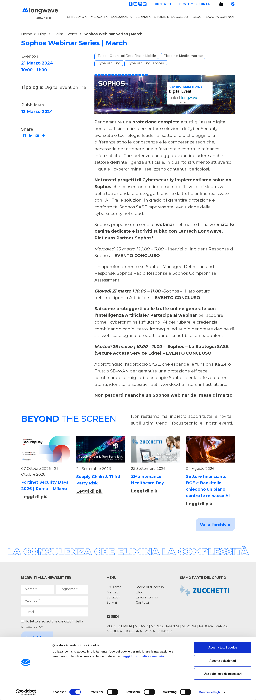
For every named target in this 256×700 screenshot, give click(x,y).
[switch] (112, 692)
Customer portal (195, 4)
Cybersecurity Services (146, 63)
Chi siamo (75, 17)
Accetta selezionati (222, 660)
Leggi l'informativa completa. (143, 656)
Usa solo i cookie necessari (223, 673)
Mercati (98, 17)
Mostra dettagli (209, 692)
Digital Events (65, 34)
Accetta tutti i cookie (222, 647)
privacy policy (32, 626)
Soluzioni (120, 17)
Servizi (142, 17)
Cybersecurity (109, 63)
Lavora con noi (220, 17)
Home (26, 34)
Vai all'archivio (215, 524)
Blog (196, 17)
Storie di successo (171, 17)
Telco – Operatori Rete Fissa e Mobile (127, 56)
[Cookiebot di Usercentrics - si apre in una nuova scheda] (25, 692)
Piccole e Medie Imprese (183, 56)
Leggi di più (34, 496)
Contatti (163, 4)
